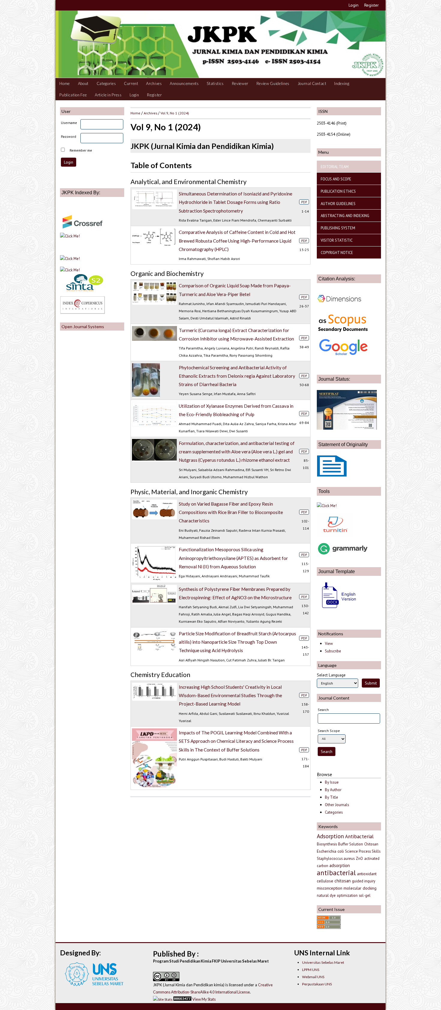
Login (353, 5)
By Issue (332, 782)
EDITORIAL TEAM (335, 166)
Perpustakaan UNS (317, 984)
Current (131, 83)
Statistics (215, 83)
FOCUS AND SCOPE (336, 179)
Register (371, 5)
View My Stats (204, 999)
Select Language (331, 675)
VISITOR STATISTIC (336, 240)
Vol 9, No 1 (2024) (174, 112)
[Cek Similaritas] (335, 536)
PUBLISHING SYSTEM (338, 227)
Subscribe (333, 651)
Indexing (341, 83)
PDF (304, 202)
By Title (331, 797)
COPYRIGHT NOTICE (337, 252)
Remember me (81, 150)
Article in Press (108, 94)
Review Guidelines (273, 83)
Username (69, 122)
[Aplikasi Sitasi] (327, 505)
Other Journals (337, 804)
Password (68, 136)
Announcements (184, 83)
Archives (154, 83)
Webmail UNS (313, 977)
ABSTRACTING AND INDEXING (345, 215)
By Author (333, 789)
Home (64, 83)
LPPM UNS (310, 969)
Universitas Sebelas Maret (323, 962)
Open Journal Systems (83, 326)
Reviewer (240, 83)
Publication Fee (73, 94)
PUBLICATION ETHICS (338, 191)
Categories (106, 83)
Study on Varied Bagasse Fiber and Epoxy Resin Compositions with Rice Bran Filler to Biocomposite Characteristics (231, 512)
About (83, 83)
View (329, 643)
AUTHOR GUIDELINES (338, 203)
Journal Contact (312, 83)
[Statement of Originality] (332, 475)
